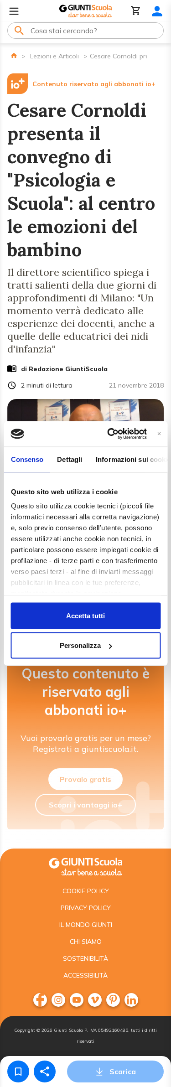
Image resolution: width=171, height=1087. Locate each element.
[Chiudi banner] (159, 433)
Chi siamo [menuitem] (86, 941)
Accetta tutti (85, 615)
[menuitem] (40, 1000)
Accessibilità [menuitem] (85, 975)
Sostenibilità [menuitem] (85, 958)
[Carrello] (135, 11)
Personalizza (80, 645)
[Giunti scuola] (85, 866)
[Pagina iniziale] (14, 55)
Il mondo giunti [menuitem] (85, 925)
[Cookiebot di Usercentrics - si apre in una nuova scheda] (110, 434)
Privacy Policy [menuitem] (86, 908)
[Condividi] (45, 1071)
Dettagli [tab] (69, 459)
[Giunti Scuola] (85, 11)
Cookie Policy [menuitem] (85, 891)
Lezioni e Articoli (54, 56)
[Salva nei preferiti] (18, 1071)
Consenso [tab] (26, 459)
